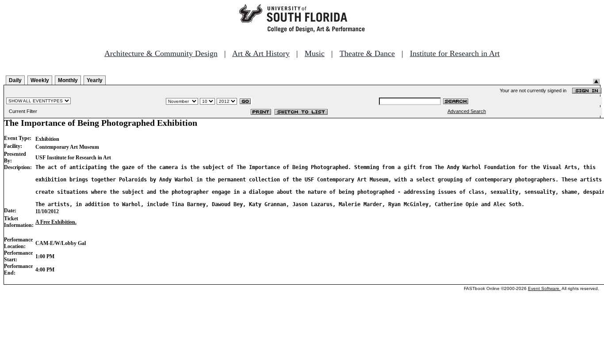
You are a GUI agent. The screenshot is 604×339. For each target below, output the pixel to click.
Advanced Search (466, 111)
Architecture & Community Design (161, 53)
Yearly (95, 80)
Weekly (40, 80)
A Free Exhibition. (55, 222)
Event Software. (544, 288)
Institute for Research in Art (455, 53)
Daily (15, 80)
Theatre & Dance (367, 53)
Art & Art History (261, 53)
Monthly (68, 80)
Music (315, 53)
